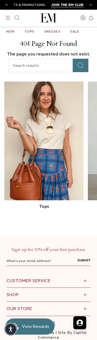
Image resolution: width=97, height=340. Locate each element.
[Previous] (6, 4)
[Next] (90, 4)
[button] (10, 329)
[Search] (80, 65)
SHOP (12, 294)
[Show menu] (7, 18)
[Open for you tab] (79, 322)
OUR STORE (19, 308)
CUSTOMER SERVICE (28, 280)
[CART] (91, 18)
